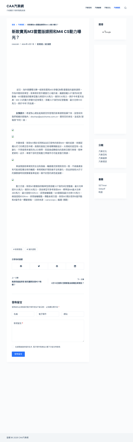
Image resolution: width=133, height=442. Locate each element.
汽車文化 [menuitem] (107, 8)
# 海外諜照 (31, 249)
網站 (66, 314)
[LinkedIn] (75, 266)
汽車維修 (103, 158)
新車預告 (40, 44)
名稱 (16, 314)
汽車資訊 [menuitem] (117, 8)
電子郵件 (42, 314)
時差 (101, 192)
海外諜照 (48, 44)
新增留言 (18, 323)
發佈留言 (18, 354)
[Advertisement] (48, 69)
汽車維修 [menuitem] (98, 8)
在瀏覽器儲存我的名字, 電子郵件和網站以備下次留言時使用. (38, 347)
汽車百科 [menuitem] (88, 8)
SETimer (103, 185)
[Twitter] (39, 266)
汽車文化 (103, 151)
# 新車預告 (17, 249)
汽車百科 (103, 154)
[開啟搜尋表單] (125, 8)
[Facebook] (21, 266)
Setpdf (102, 188)
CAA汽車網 (15, 6)
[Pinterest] (57, 266)
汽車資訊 (103, 161)
